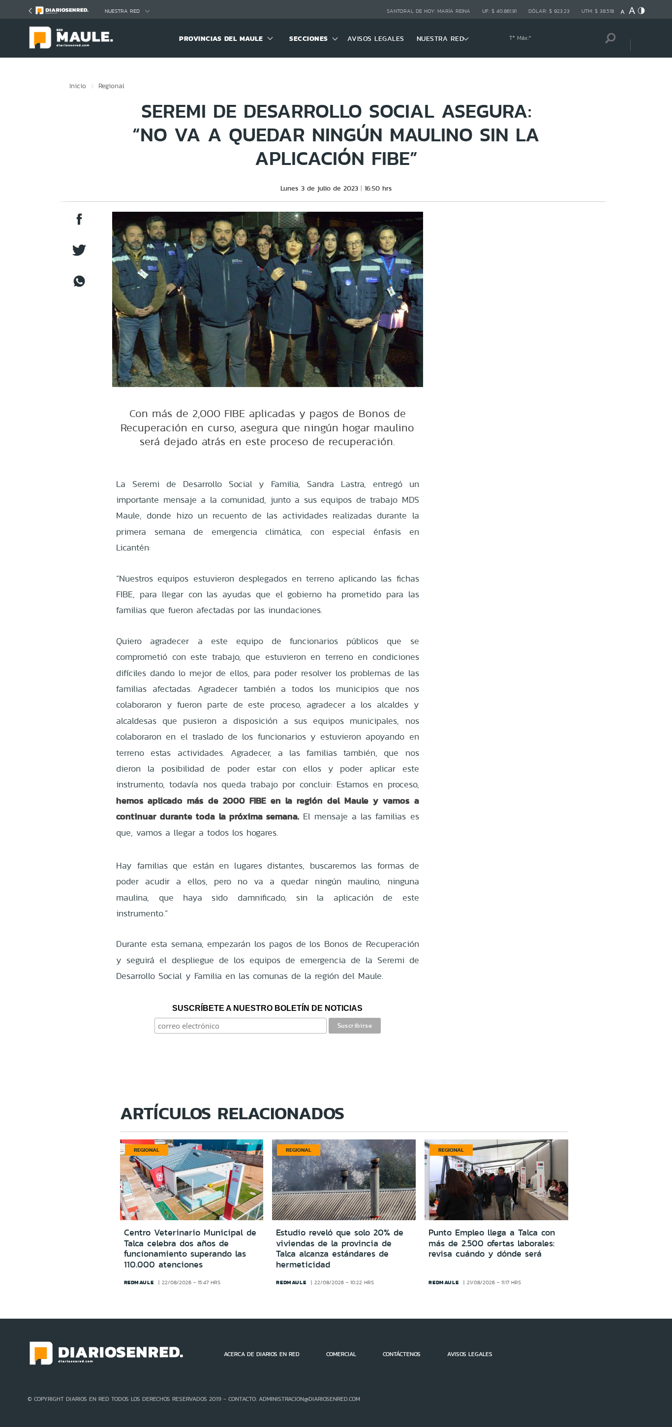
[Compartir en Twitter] (79, 254)
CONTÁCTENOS (402, 1354)
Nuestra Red (122, 11)
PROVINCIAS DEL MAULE (221, 38)
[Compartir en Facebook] (79, 223)
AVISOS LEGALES (375, 38)
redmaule (139, 1282)
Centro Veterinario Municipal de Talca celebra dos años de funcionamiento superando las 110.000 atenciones (190, 1248)
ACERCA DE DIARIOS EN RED (262, 1354)
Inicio (77, 85)
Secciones (308, 38)
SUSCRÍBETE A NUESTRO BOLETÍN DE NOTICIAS (267, 1008)
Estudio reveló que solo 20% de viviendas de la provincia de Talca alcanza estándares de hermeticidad (339, 1248)
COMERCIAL (341, 1354)
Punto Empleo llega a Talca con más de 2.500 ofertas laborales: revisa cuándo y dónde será (491, 1243)
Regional (111, 85)
